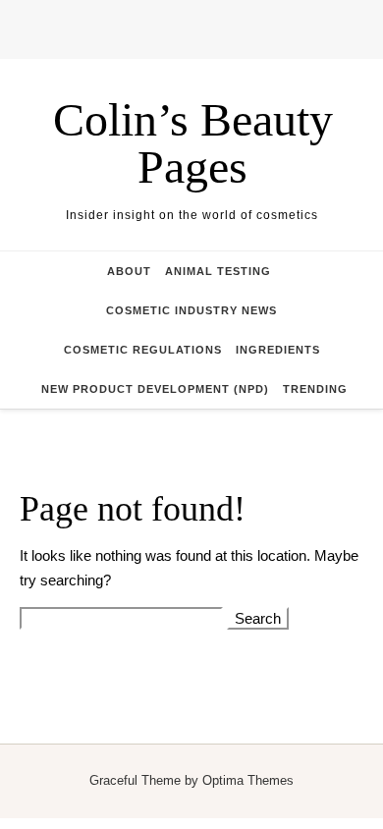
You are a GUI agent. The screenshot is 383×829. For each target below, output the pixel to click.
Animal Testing (218, 271)
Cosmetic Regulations (143, 350)
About (129, 271)
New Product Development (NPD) (155, 389)
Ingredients (278, 350)
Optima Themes (248, 780)
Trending (315, 389)
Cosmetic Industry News (191, 310)
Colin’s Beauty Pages (193, 143)
